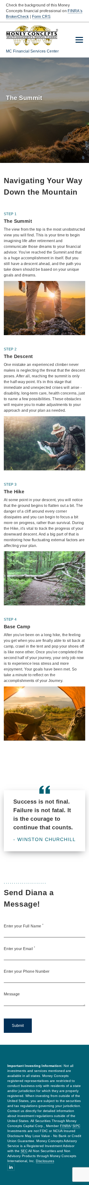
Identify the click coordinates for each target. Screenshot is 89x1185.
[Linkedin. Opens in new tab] (10, 1167)
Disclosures (45, 1161)
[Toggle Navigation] (79, 40)
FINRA (65, 1126)
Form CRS (41, 17)
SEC (24, 1151)
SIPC (76, 1126)
